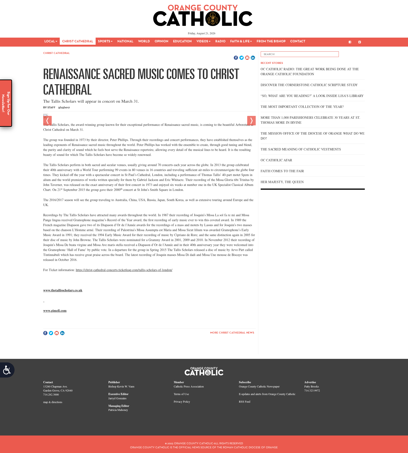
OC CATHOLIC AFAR (276, 160)
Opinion (161, 41)
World (144, 41)
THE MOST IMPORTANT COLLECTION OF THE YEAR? (302, 106)
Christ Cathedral (77, 41)
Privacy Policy (182, 401)
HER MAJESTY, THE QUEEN (282, 182)
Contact (297, 41)
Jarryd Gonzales (117, 398)
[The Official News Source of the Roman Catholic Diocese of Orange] (203, 14)
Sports (104, 41)
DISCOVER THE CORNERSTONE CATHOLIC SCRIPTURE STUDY (309, 85)
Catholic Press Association (189, 386)
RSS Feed (244, 401)
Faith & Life (240, 41)
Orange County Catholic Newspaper (259, 386)
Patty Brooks (311, 386)
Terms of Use (181, 394)
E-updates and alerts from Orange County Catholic (267, 394)
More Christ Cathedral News (232, 332)
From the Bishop (271, 41)
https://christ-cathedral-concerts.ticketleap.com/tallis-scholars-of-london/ (124, 270)
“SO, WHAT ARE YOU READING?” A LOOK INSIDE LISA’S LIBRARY (312, 95)
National (125, 41)
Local (49, 41)
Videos (202, 41)
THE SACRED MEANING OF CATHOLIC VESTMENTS (301, 149)
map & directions (52, 402)
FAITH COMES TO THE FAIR (282, 171)
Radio (220, 41)
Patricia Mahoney (118, 410)
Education (182, 41)
